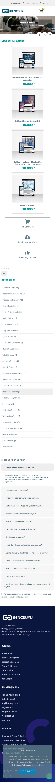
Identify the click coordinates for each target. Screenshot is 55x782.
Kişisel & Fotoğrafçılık (12, 397)
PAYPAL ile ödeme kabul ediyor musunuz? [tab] (23, 560)
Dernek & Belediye (11, 379)
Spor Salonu (8, 403)
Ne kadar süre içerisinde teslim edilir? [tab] (21, 529)
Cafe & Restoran (10, 324)
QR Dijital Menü (9, 434)
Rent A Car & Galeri (11, 305)
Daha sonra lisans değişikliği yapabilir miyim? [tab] (24, 505)
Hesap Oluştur (31, 3)
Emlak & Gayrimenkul (12, 312)
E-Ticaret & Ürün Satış (12, 342)
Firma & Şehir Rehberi (12, 428)
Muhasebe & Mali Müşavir (14, 373)
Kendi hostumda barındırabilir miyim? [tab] (21, 513)
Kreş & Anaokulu (10, 330)
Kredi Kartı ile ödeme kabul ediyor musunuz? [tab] (24, 544)
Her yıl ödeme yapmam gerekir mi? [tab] (20, 467)
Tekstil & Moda (9, 354)
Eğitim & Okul (9, 336)
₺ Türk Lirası (15, 3)
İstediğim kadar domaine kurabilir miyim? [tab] (22, 497)
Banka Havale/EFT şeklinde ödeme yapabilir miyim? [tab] (27, 552)
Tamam (27, 771)
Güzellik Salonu (9, 367)
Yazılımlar (23, 25)
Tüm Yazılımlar (8, 446)
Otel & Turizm (9, 318)
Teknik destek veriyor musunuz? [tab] (19, 521)
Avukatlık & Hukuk (10, 361)
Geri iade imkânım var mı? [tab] (16, 576)
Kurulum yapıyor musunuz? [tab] (17, 490)
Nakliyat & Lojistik (10, 348)
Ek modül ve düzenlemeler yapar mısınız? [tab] (22, 568)
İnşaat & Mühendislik (12, 299)
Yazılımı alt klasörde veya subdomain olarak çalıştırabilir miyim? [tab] (27, 585)
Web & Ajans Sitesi (11, 416)
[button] (52, 11)
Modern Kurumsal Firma (13, 293)
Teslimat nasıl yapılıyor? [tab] (15, 537)
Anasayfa (14, 25)
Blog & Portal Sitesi (11, 422)
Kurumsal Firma (10, 287)
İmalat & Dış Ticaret (11, 385)
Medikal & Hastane (11, 391)
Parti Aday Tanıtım (11, 410)
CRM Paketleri (9, 440)
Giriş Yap (45, 3)
